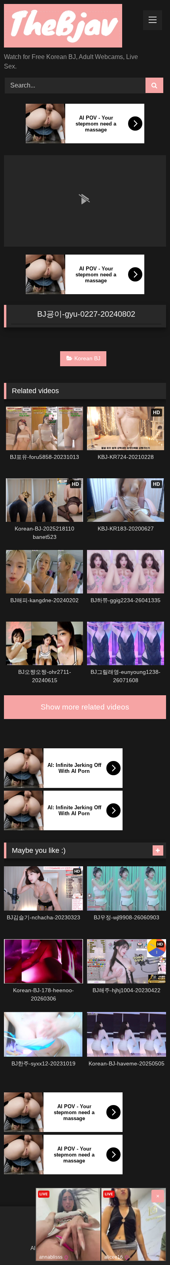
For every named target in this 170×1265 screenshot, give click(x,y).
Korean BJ (87, 358)
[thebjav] (69, 27)
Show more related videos (85, 707)
